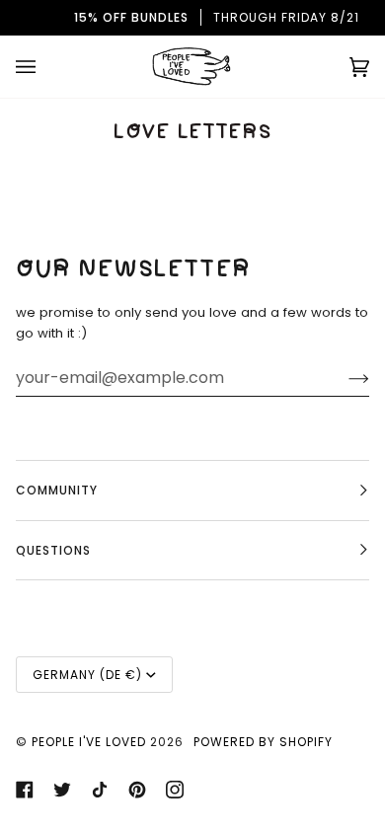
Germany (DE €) (87, 674)
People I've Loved (89, 741)
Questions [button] (53, 550)
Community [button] (57, 490)
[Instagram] (175, 789)
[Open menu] (45, 67)
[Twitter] (62, 789)
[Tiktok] (100, 789)
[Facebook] (25, 789)
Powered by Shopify (263, 741)
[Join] (343, 378)
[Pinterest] (137, 789)
